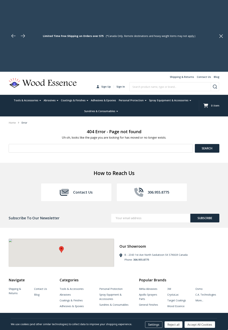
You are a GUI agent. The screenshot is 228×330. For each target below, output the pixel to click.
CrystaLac (173, 294)
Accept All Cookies (199, 325)
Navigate (17, 280)
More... (199, 300)
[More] (40, 100)
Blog (216, 77)
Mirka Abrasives (148, 289)
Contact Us (204, 77)
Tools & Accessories (26, 100)
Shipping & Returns (182, 77)
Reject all (173, 325)
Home (12, 122)
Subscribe (205, 218)
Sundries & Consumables (99, 111)
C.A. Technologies (205, 294)
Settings (153, 325)
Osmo (199, 289)
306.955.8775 (141, 259)
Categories (69, 280)
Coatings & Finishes (73, 100)
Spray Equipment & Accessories (168, 100)
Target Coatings (176, 300)
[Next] (22, 35)
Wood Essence (176, 306)
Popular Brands (152, 280)
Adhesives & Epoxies (103, 100)
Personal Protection (131, 100)
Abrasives (50, 100)
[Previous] (13, 35)
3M (169, 289)
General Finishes (148, 304)
